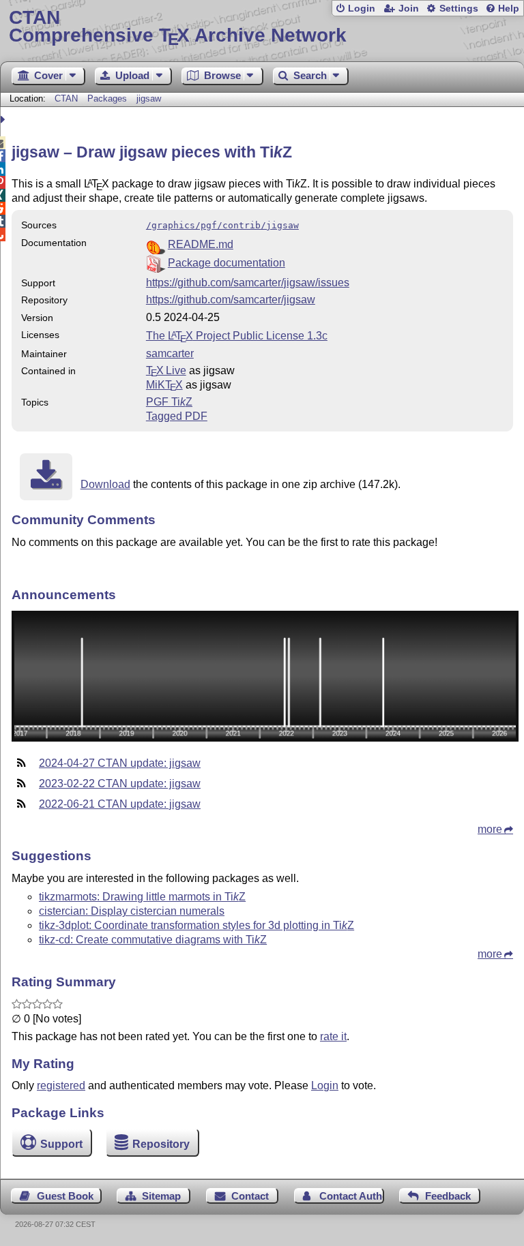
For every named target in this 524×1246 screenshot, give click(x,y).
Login (361, 8)
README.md (200, 244)
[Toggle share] (4, 119)
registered (61, 1085)
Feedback (448, 1196)
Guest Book (65, 1196)
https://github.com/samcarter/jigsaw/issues (247, 282)
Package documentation (226, 263)
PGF (169, 402)
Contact (250, 1196)
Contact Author (351, 1196)
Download (105, 484)
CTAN (66, 98)
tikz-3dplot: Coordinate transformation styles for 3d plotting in (196, 925)
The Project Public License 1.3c (237, 335)
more (490, 829)
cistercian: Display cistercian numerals (131, 911)
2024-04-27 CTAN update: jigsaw (120, 763)
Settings (458, 8)
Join (408, 8)
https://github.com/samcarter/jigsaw (230, 299)
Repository (161, 1144)
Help (508, 8)
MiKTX (164, 385)
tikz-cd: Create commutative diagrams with (153, 939)
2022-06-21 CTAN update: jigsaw (120, 804)
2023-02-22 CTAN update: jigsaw (120, 783)
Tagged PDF (176, 416)
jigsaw (148, 98)
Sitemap (161, 1196)
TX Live (166, 370)
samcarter (170, 353)
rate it (333, 1036)
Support (61, 1144)
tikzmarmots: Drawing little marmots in (142, 896)
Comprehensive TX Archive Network (178, 27)
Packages (108, 98)
